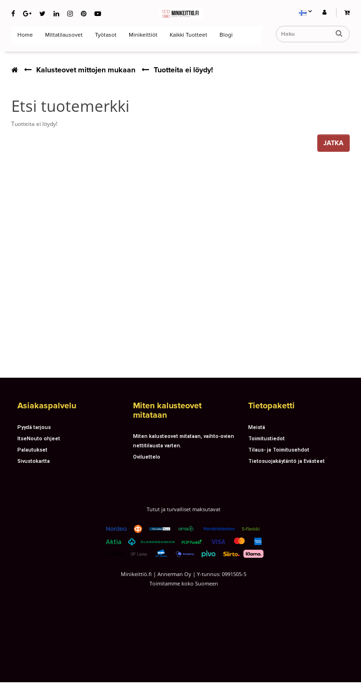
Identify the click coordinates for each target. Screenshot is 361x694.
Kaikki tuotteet (187, 35)
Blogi (225, 35)
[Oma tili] (324, 12)
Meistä (256, 427)
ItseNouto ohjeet (38, 438)
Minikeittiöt (142, 35)
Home (24, 35)
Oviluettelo (146, 456)
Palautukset (32, 449)
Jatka (333, 143)
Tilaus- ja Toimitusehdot (278, 449)
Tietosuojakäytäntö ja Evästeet (286, 461)
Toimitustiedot (266, 438)
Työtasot (105, 35)
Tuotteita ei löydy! (183, 70)
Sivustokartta (33, 461)
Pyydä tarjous (34, 427)
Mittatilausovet (63, 35)
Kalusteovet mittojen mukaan (85, 70)
